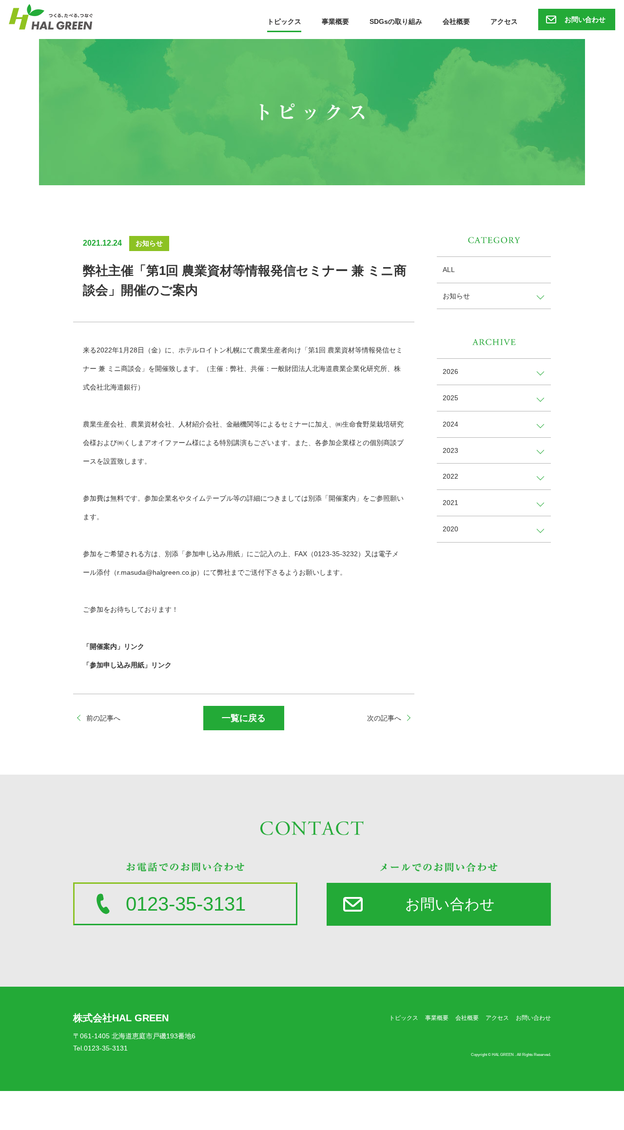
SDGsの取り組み (396, 21)
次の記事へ (384, 718)
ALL (449, 269)
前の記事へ (103, 718)
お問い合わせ (585, 19)
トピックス (284, 21)
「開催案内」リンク (113, 646)
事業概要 (335, 21)
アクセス (504, 21)
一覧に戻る (244, 718)
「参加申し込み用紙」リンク (127, 665)
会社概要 (456, 21)
